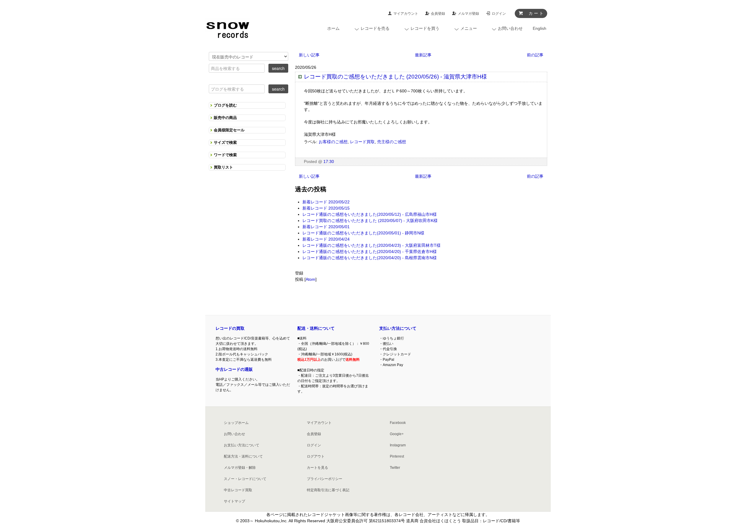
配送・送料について (316, 328)
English (539, 28)
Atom (310, 279)
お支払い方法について (241, 445)
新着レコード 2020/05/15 (326, 208)
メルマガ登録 (468, 14)
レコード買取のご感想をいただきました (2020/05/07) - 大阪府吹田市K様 (370, 220)
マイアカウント (405, 14)
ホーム (333, 28)
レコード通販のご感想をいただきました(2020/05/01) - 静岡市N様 (363, 233)
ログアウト (316, 456)
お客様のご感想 (333, 141)
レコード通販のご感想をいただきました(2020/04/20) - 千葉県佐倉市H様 (369, 251)
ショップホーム (236, 423)
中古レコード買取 (238, 490)
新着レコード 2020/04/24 (326, 239)
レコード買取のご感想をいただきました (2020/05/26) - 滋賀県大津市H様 (395, 77)
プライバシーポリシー (324, 479)
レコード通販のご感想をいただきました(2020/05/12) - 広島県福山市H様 (369, 214)
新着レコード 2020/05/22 (326, 202)
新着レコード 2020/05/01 (326, 226)
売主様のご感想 (391, 141)
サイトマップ (234, 501)
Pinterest (397, 456)
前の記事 (535, 55)
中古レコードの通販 (234, 369)
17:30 (328, 161)
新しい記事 (309, 55)
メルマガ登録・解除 (240, 468)
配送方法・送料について (243, 456)
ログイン (499, 14)
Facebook (398, 423)
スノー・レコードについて (245, 479)
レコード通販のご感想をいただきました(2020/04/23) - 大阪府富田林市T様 (371, 245)
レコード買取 (362, 141)
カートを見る (317, 468)
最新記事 (423, 55)
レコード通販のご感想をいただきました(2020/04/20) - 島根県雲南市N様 (369, 257)
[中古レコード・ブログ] (227, 28)
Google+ (397, 434)
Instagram (398, 445)
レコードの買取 (230, 328)
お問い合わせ (234, 434)
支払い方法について (397, 328)
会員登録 (438, 14)
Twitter (395, 468)
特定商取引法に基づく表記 (328, 490)
